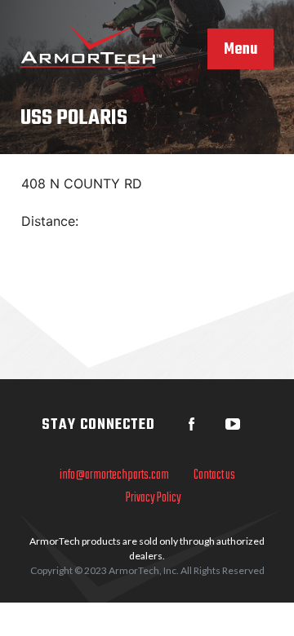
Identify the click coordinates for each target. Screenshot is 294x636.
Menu (240, 50)
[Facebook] (192, 424)
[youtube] (232, 424)
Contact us (214, 475)
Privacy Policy (153, 498)
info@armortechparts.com (114, 475)
